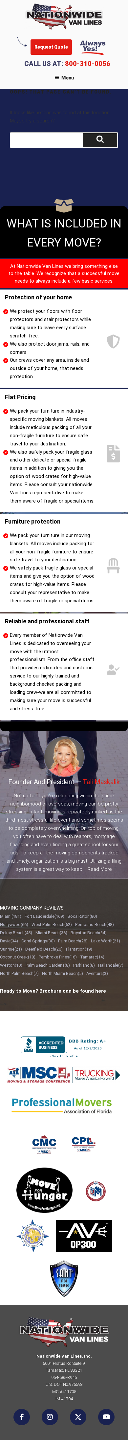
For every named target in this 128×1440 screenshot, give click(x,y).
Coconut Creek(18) (17, 957)
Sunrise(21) (11, 949)
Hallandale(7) (110, 965)
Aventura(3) (97, 973)
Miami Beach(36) (51, 932)
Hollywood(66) (14, 924)
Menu (67, 77)
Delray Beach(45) (16, 932)
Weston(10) (11, 965)
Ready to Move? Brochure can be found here (53, 991)
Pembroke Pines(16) (58, 957)
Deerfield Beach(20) (44, 949)
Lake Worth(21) (105, 940)
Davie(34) (9, 940)
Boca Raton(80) (82, 916)
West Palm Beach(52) (52, 924)
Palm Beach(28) (73, 940)
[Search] (100, 140)
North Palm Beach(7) (19, 973)
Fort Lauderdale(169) (44, 916)
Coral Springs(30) (38, 940)
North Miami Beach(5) (62, 973)
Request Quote (51, 47)
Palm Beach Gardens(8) (48, 965)
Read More (100, 869)
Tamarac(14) (92, 957)
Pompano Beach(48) (94, 924)
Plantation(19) (79, 949)
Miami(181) (10, 916)
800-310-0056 (87, 64)
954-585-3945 (64, 1377)
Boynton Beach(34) (89, 932)
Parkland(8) (84, 965)
